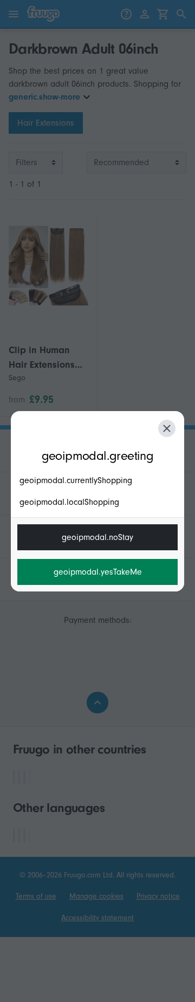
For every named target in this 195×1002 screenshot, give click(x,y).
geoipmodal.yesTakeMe (98, 572)
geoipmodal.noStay (97, 537)
